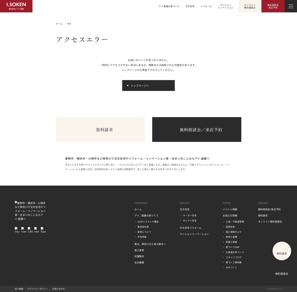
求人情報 (19, 288)
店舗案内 (139, 256)
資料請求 (263, 215)
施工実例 (139, 250)
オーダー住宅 (190, 215)
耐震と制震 (231, 241)
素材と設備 (231, 236)
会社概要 (139, 262)
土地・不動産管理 (235, 221)
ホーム (138, 209)
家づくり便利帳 (234, 262)
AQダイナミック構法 (148, 221)
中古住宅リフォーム (191, 227)
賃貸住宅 (230, 226)
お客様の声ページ (235, 252)
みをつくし (231, 267)
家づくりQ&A (232, 246)
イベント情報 (230, 209)
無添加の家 (143, 226)
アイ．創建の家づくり (146, 215)
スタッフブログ (234, 257)
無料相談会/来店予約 (269, 209)
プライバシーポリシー (37, 288)
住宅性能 (142, 236)
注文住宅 (184, 209)
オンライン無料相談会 (270, 221)
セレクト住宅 (190, 220)
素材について (144, 231)
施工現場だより (234, 231)
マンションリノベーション (194, 233)
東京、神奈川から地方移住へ (150, 244)
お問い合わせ (58, 288)
